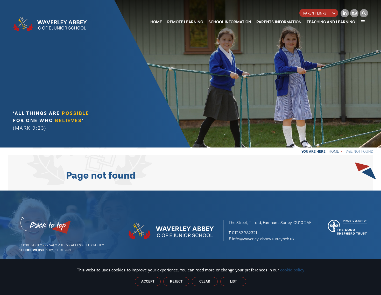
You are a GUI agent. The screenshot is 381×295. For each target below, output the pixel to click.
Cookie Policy (30, 245)
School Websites (33, 250)
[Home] (50, 24)
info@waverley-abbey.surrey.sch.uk (263, 238)
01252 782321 (244, 232)
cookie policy (292, 270)
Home (334, 151)
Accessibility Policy (87, 245)
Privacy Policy (56, 245)
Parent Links (315, 13)
